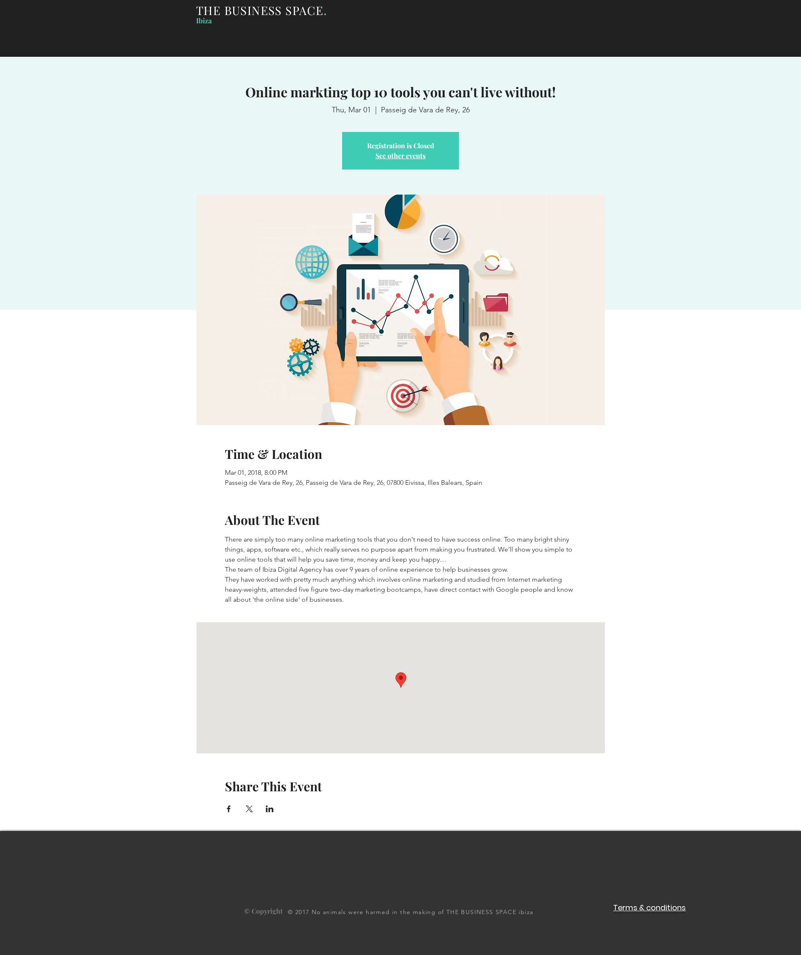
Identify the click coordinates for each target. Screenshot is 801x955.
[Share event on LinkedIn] (270, 809)
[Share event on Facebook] (229, 809)
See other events (400, 155)
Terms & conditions (649, 907)
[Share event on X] (249, 809)
